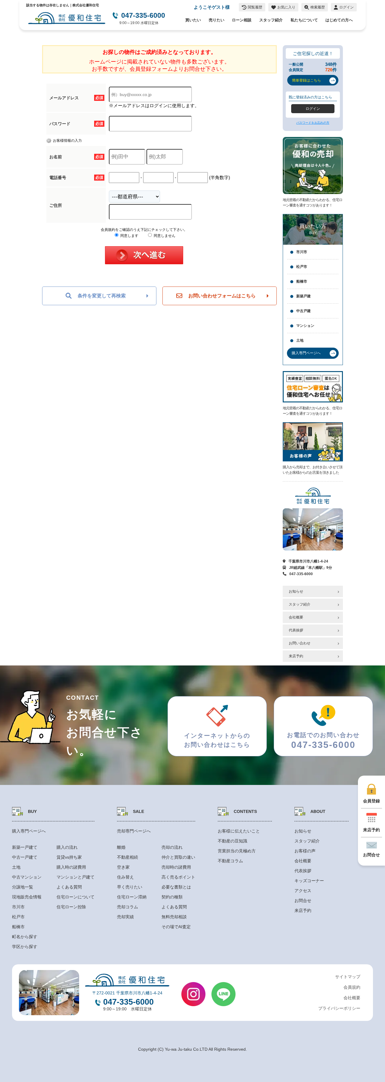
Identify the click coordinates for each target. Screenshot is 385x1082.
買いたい (193, 20)
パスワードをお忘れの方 (312, 122)
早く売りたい (129, 887)
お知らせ (296, 591)
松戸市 (301, 267)
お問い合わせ (299, 643)
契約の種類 (172, 896)
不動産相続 (127, 857)
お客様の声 (305, 850)
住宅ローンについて (75, 896)
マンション (305, 326)
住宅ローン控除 (71, 906)
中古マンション (27, 877)
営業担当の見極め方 (237, 850)
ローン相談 (241, 20)
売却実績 (125, 916)
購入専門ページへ (29, 831)
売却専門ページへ (134, 831)
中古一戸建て (24, 857)
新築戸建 (303, 296)
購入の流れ (67, 847)
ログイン (313, 109)
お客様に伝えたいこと (239, 831)
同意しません (164, 236)
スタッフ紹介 (271, 20)
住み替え (125, 877)
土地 (299, 340)
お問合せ (302, 900)
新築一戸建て (24, 847)
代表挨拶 (296, 630)
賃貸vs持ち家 (69, 857)
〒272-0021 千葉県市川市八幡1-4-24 (127, 993)
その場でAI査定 (176, 926)
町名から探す (24, 936)
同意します (128, 236)
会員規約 (351, 987)
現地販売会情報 (27, 896)
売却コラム (127, 906)
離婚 (121, 847)
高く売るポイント (178, 877)
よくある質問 (69, 887)
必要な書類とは (176, 887)
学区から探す (24, 946)
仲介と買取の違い (178, 857)
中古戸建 (303, 311)
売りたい (216, 20)
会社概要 (296, 617)
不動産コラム (230, 860)
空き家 (123, 867)
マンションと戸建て (75, 877)
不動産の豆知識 (232, 841)
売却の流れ (172, 847)
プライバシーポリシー (339, 1008)
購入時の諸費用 (71, 867)
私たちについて (304, 20)
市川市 (301, 252)
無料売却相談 (174, 916)
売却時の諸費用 (176, 867)
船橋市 (301, 281)
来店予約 (296, 656)
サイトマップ (347, 976)
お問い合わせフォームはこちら (222, 295)
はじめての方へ (339, 20)
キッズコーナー (309, 880)
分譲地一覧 (22, 887)
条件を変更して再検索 (102, 295)
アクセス (302, 890)
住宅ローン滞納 (131, 896)
